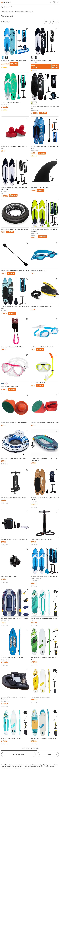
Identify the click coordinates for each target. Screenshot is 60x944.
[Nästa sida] (56, 754)
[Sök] (2, 7)
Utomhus (5, 11)
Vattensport (30, 11)
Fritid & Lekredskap (20, 11)
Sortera (55, 22)
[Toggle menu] (58, 2)
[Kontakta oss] (50, 2)
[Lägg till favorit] (27, 29)
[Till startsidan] (6, 2)
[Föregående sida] (39, 754)
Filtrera (47, 22)
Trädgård (11, 11)
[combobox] (48, 754)
